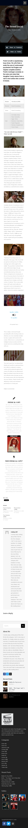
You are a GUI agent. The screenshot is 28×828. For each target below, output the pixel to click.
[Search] (23, 626)
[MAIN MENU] (25, 3)
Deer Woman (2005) (14, 695)
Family (3, 755)
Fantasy (3, 757)
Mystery (3, 761)
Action (3, 743)
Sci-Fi (3, 763)
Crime (3, 751)
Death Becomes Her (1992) (8, 784)
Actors (3, 745)
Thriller (3, 767)
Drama (3, 753)
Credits (15, 819)
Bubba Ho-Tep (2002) (15, 682)
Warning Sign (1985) (7, 785)
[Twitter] (7, 674)
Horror (3, 759)
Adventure (4, 747)
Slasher (3, 765)
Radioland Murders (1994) (8, 782)
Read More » (11, 684)
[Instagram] (10, 674)
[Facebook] (4, 674)
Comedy (4, 749)
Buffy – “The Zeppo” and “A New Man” (11, 778)
